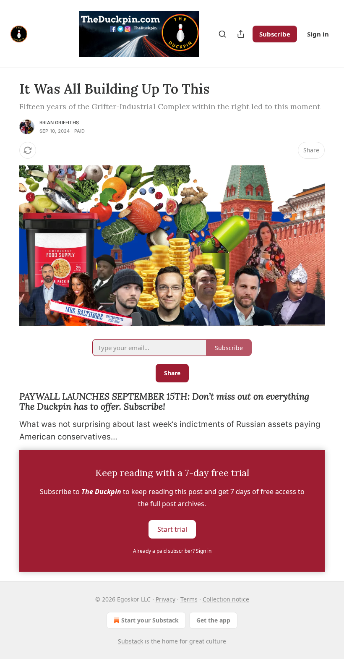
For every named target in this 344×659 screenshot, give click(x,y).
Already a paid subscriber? (172, 550)
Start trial (172, 529)
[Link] (7, 401)
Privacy (165, 599)
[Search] (222, 34)
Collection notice (226, 599)
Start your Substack (150, 620)
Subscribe (274, 34)
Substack (130, 641)
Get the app (213, 620)
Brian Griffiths (59, 123)
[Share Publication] (240, 34)
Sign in (318, 34)
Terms (189, 599)
